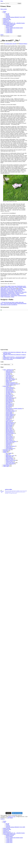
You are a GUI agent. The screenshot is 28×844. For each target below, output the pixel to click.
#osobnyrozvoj (18, 292)
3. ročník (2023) (9, 31)
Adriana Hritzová (9, 387)
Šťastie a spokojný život (11, 460)
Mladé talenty (11, 287)
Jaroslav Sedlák (9, 413)
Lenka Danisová (9, 375)
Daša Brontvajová (9, 401)
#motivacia (11, 290)
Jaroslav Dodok (9, 412)
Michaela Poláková (23, 43)
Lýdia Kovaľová (9, 420)
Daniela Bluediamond (10, 397)
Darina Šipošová (9, 400)
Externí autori (14, 286)
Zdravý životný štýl (10, 463)
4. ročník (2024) (9, 32)
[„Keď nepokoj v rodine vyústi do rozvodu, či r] (14, 787)
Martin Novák (9, 427)
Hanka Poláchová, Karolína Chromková (14, 408)
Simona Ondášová (9, 436)
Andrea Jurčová (9, 370)
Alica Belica (8, 393)
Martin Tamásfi (9, 428)
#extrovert (8, 289)
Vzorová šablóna (9, 26)
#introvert (13, 289)
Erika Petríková (9, 406)
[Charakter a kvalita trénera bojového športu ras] (14, 645)
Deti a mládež (8, 286)
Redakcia (8, 381)
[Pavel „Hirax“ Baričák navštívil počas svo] (14, 661)
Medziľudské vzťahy (21, 286)
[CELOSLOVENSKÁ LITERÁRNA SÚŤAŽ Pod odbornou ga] (14, 692)
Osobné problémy (18, 287)
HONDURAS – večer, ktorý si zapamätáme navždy (13, 358)
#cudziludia (20, 288)
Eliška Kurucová (9, 403)
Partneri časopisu (6, 18)
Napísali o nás (6, 20)
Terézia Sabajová (9, 442)
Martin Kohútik (9, 426)
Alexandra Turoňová (10, 392)
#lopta (23, 289)
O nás (4, 12)
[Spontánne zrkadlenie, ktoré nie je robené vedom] (14, 740)
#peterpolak (24, 292)
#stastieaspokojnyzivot (5, 295)
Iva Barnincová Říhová (10, 410)
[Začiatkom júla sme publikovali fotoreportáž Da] (14, 581)
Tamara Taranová (9, 440)
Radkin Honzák (9, 380)
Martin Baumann (9, 425)
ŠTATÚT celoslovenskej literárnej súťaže (14, 27)
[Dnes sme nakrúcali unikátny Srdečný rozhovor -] (14, 566)
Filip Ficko (8, 407)
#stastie (17, 294)
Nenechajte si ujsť (7, 21)
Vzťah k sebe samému (11, 288)
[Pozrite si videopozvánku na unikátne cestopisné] (14, 550)
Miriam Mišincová (9, 432)
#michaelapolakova (4, 290)
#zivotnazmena (7, 296)
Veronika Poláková (10, 385)
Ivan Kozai (8, 373)
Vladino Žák (8, 447)
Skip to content (4, 9)
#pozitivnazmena (4, 293)
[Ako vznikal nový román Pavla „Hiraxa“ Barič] (14, 676)
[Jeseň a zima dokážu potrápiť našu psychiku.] (14, 518)
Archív (2, 364)
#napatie (15, 290)
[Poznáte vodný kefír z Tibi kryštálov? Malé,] (14, 502)
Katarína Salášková (10, 415)
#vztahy (2, 296)
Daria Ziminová (9, 399)
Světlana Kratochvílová (10, 382)
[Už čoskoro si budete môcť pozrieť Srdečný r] (14, 771)
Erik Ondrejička (9, 405)
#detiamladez (3, 289)
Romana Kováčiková (10, 433)
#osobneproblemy (10, 292)
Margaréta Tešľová (10, 423)
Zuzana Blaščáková (10, 448)
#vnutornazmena (13, 295)
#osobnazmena (4, 292)
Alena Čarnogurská (10, 388)
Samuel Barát (8, 434)
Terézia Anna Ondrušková (11, 441)
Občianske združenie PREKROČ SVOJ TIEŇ (15, 17)
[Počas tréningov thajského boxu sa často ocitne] (14, 708)
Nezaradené (5, 450)
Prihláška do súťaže (10, 25)
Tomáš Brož (8, 443)
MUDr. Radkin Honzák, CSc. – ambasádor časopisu (14, 23)
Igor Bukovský (9, 409)
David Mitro (8, 402)
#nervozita (20, 290)
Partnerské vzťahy (9, 459)
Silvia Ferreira (9, 435)
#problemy (17, 293)
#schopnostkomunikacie (5, 294)
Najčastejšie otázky (7, 19)
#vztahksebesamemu (22, 295)
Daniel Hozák (8, 396)
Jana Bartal (8, 374)
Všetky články (3, 288)
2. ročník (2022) (9, 30)
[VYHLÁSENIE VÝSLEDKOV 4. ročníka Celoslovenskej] (14, 629)
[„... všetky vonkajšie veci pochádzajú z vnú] (14, 803)
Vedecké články (6, 465)
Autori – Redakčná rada (8, 369)
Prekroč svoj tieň (11, 816)
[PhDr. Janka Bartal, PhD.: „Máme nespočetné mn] (14, 597)
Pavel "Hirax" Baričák (10, 379)
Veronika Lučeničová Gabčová (12, 383)
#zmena (12, 296)
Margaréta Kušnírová (10, 422)
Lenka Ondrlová (9, 416)
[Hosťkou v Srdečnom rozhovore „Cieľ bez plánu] (14, 724)
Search (2, 34)
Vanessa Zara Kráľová (10, 446)
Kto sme (7, 13)
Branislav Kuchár (9, 395)
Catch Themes (10, 817)
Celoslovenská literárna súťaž (9, 24)
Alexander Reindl (9, 390)
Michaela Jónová (9, 429)
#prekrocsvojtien (11, 293)
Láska (7, 454)
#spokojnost (13, 294)
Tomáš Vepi (8, 445)
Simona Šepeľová (9, 437)
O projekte (8, 16)
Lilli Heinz (8, 419)
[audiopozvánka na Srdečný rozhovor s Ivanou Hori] (14, 534)
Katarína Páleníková (10, 414)
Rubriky (24, 287)
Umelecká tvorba (9, 461)
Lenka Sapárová (9, 417)
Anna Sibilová (9, 394)
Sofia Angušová (9, 439)
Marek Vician (8, 421)
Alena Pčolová (9, 389)
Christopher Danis (9, 372)
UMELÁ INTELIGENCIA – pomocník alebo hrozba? (14, 357)
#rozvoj (21, 293)
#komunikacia (18, 289)
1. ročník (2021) (9, 28)
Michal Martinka (9, 377)
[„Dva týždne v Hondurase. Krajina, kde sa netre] (14, 613)
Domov (4, 11)
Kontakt (7, 14)
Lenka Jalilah (8, 376)
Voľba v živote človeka (8, 359)
